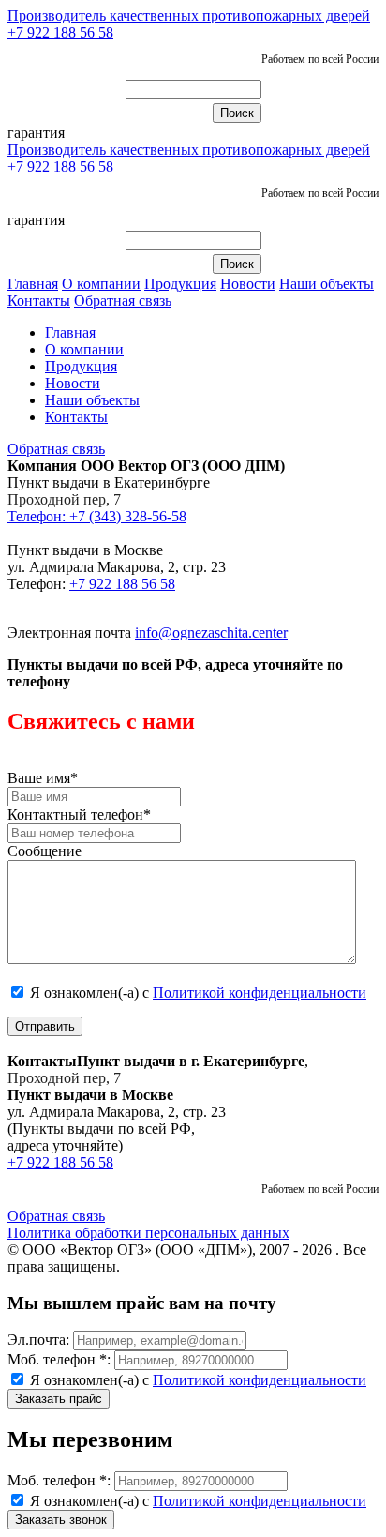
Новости (247, 284)
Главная (32, 284)
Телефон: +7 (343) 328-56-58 (96, 516)
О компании (101, 284)
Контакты (38, 301)
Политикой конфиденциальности (259, 993)
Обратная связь (122, 301)
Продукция (180, 284)
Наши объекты (326, 284)
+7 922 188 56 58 (60, 32)
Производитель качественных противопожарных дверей (188, 15)
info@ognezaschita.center (211, 632)
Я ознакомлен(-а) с (196, 993)
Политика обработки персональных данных (148, 1233)
